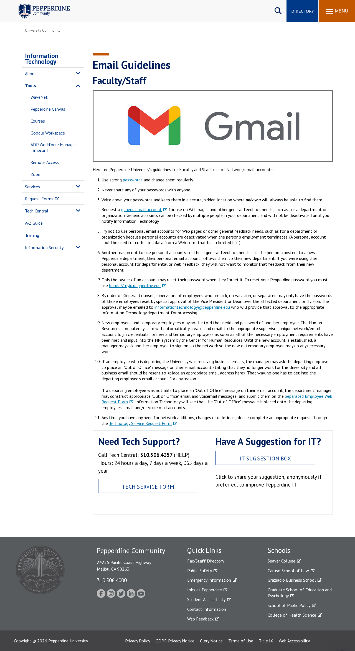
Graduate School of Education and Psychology (300, 592)
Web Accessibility (294, 641)
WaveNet (39, 97)
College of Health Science (292, 615)
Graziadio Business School (292, 580)
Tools (30, 85)
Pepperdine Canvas (48, 109)
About (30, 73)
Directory (302, 11)
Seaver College (281, 561)
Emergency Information (209, 580)
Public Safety (199, 570)
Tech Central (36, 211)
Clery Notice (211, 641)
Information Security (44, 247)
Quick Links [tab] (204, 550)
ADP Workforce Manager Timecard (53, 147)
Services (32, 186)
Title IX (266, 641)
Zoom (36, 174)
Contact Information (206, 609)
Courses (38, 121)
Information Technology (41, 58)
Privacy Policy (137, 641)
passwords (133, 180)
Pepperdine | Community (40, 5)
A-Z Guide (34, 223)
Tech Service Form (148, 486)
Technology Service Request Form (140, 423)
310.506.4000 (112, 580)
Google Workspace (48, 133)
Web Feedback (200, 619)
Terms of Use (240, 641)
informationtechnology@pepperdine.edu (192, 307)
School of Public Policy (289, 605)
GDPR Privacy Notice (175, 641)
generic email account (141, 209)
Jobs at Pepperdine (204, 589)
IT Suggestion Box (265, 458)
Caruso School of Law (288, 570)
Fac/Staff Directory (205, 561)
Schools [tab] (279, 550)
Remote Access (45, 162)
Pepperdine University (68, 641)
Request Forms (39, 198)
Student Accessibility (206, 599)
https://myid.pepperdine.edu (135, 285)
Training (32, 235)
